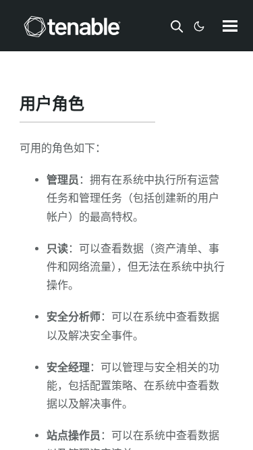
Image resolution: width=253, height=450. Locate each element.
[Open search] (177, 26)
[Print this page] (96, 105)
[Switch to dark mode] (199, 26)
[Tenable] (72, 26)
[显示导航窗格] (230, 25)
